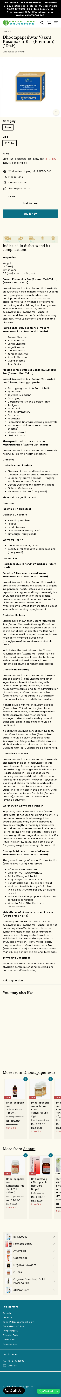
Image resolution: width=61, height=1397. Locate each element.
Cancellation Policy (13, 1326)
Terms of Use (10, 1344)
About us (8, 1317)
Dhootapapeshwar (14, 51)
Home (6, 31)
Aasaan (29, 1149)
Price (6, 153)
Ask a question (13, 980)
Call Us (15, 1390)
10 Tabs (9, 143)
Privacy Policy (10, 1330)
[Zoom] (56, 112)
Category (9, 121)
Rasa (8, 127)
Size (5, 137)
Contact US (9, 1339)
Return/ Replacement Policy (18, 1321)
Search (7, 1313)
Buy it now (30, 214)
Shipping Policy (11, 1335)
